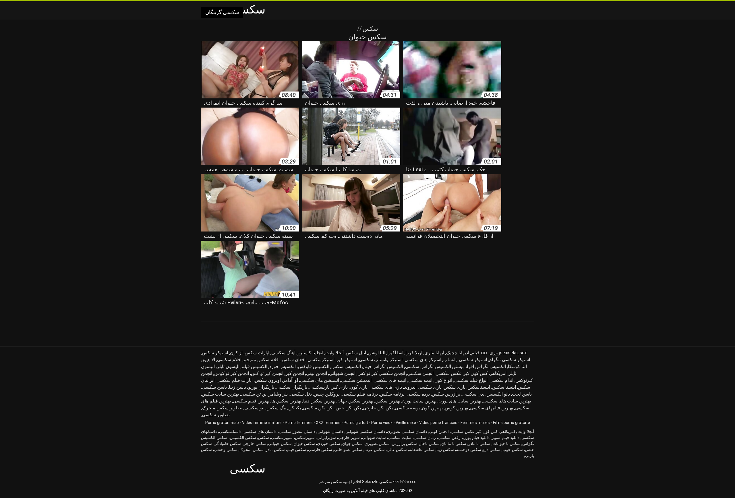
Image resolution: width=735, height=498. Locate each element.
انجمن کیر (294, 373)
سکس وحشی (225, 449)
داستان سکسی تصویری (407, 431)
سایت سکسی (399, 437)
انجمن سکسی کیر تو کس (381, 373)
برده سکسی (418, 394)
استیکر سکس (215, 352)
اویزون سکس (268, 380)
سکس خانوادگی (227, 443)
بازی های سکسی (386, 387)
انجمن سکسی (420, 373)
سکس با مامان (453, 443)
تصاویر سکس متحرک (222, 408)
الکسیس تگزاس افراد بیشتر (479, 366)
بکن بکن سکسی (318, 408)
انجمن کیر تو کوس (231, 373)
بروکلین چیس (327, 394)
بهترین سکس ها (286, 401)
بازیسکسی (319, 387)
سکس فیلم (296, 449)
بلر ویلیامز (278, 394)
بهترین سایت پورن (419, 401)
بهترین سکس (387, 401)
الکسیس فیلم (254, 366)
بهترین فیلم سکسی (251, 401)
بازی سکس (454, 387)
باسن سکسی (214, 387)
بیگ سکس (276, 408)
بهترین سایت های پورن (459, 401)
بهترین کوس (456, 408)
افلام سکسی (229, 359)
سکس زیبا (445, 449)
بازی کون (359, 387)
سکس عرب (374, 449)
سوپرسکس (305, 437)
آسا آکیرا (395, 352)
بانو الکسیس (498, 394)
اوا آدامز (290, 380)
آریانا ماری (434, 352)
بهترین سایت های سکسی (507, 401)
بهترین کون (432, 408)
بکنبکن (294, 408)
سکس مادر (275, 449)
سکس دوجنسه (468, 449)
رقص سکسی (449, 437)
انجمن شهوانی (342, 373)
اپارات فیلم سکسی (234, 380)
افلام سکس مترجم (261, 359)
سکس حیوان (304, 443)
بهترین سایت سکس (220, 394)
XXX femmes (328, 422)
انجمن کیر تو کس (267, 373)
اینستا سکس (504, 387)
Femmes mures (475, 422)
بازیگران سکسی (291, 387)
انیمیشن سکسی (356, 380)
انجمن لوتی (316, 373)
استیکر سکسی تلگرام (509, 359)
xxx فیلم (479, 352)
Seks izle (370, 481)
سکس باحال (429, 443)
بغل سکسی (301, 394)
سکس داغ (491, 449)
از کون (236, 352)
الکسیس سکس (346, 366)
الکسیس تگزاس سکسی (428, 366)
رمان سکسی (425, 437)
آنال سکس (356, 352)
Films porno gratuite (511, 422)
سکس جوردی (328, 443)
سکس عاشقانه (421, 449)
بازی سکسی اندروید (423, 387)
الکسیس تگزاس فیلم (383, 366)
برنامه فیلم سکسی (360, 394)
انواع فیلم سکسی (471, 380)
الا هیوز (208, 359)
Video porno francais (438, 422)
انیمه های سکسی (390, 380)
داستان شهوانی (330, 431)
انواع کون (443, 380)
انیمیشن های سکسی (319, 380)
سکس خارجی (254, 443)
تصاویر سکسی (216, 414)
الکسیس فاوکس (313, 366)
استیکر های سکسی (423, 359)
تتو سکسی (254, 408)
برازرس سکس (446, 394)
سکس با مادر (479, 443)
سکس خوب (512, 449)
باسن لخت (522, 394)
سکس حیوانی (279, 443)
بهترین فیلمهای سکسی (491, 408)
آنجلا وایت (334, 352)
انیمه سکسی (420, 380)
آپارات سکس (257, 352)
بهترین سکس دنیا (319, 401)
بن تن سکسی (253, 394)
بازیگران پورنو (261, 387)
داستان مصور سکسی (297, 431)
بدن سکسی (473, 394)
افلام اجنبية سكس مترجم (340, 481)
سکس (369, 28)
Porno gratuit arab (222, 422)
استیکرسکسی (320, 359)
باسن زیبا (237, 387)
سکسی (385, 481)
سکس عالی (397, 449)
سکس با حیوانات (506, 443)
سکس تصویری (377, 443)
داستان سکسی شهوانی (365, 431)
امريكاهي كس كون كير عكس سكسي (471, 373)
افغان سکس (293, 359)
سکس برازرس (404, 443)
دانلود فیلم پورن (476, 437)
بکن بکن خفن (348, 408)
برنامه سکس (392, 394)
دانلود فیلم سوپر (505, 437)
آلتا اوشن (376, 352)
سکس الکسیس (243, 437)
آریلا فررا (413, 352)
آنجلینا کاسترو (310, 352)
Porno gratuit (356, 422)
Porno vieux (381, 422)
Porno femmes (299, 422)
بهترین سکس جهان (355, 401)
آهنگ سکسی (283, 352)
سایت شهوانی (374, 437)
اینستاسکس (478, 387)
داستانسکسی (230, 431)
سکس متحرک (251, 449)
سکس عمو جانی (348, 449)
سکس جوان (352, 443)
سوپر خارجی (349, 437)
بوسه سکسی (407, 408)
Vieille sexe (406, 422)
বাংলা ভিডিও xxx (404, 481)
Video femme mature (262, 422)
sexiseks (509, 352)
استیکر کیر (346, 359)
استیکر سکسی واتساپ (465, 359)
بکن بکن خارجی (378, 408)
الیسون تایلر (228, 366)
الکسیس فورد (282, 366)
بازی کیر (340, 387)
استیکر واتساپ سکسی (381, 359)
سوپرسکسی (282, 437)
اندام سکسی (501, 380)
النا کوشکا (517, 366)
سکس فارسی (320, 449)
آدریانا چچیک (457, 352)
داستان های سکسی (259, 431)
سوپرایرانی (326, 437)
